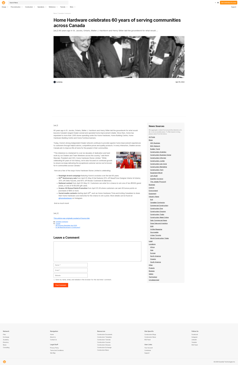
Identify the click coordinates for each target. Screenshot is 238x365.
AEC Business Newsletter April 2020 (66, 225)
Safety (151, 274)
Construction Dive (156, 208)
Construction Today (157, 214)
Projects (152, 268)
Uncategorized (154, 280)
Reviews (152, 271)
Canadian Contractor (64, 13)
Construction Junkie (157, 161)
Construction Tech (156, 170)
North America (155, 256)
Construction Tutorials (104, 339)
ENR (151, 226)
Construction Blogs (150, 334)
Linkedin (194, 339)
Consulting (6, 347)
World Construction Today (159, 238)
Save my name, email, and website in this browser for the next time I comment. (83, 280)
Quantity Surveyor (156, 179)
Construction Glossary (104, 345)
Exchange (6, 337)
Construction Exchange (104, 347)
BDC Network (155, 146)
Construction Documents (104, 334)
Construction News (103, 350)
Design (4, 7)
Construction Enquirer (158, 211)
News (55, 13)
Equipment (152, 194)
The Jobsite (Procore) (158, 182)
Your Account (148, 348)
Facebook (195, 334)
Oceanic (153, 259)
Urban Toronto (155, 235)
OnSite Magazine (156, 229)
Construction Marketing (158, 167)
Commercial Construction (159, 205)
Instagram (194, 337)
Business (152, 185)
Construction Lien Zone (158, 164)
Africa (152, 247)
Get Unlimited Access (228, 3)
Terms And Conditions (57, 350)
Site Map (53, 353)
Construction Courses (103, 342)
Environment (153, 191)
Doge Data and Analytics (159, 223)
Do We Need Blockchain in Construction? (68, 227)
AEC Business (155, 143)
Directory (6, 342)
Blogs (151, 140)
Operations (40, 7)
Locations (152, 244)
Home (52, 334)
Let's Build (153, 176)
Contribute (147, 350)
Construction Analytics (158, 152)
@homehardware (65, 198)
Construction (29, 7)
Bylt (151, 199)
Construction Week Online (159, 217)
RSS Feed (147, 339)
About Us (53, 337)
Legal (150, 241)
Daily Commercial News (158, 220)
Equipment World (156, 173)
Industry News (154, 197)
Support (233, 7)
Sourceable (154, 232)
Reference (52, 7)
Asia (151, 250)
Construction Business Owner (160, 155)
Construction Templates (104, 337)
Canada (58, 223)
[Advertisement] (119, 101)
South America (155, 262)
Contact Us (53, 339)
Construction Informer (158, 158)
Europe (152, 253)
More (71, 7)
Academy (6, 339)
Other (151, 265)
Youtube (194, 342)
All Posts (152, 137)
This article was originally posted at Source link (72, 218)
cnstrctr (151, 188)
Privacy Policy (54, 348)
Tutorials (62, 7)
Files (4, 334)
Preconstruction (15, 7)
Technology (153, 277)
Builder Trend (155, 149)
